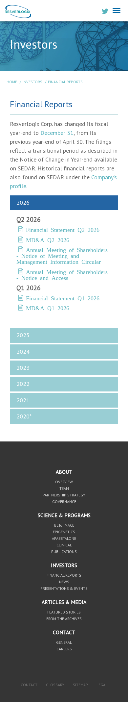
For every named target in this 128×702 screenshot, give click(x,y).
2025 (23, 335)
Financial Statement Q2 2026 (62, 229)
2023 (23, 367)
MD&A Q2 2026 (47, 239)
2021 (23, 400)
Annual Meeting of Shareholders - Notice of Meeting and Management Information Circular (62, 255)
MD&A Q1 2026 (47, 308)
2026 (23, 202)
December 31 (57, 133)
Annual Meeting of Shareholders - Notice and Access (62, 274)
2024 (23, 351)
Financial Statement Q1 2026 (62, 298)
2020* (24, 416)
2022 (23, 384)
